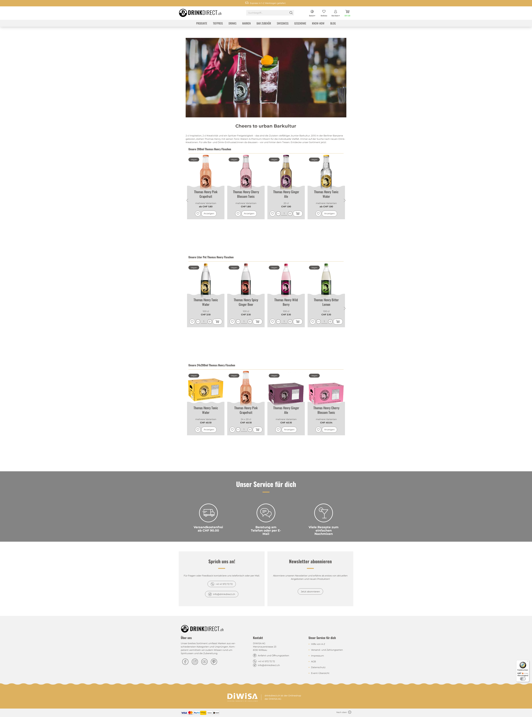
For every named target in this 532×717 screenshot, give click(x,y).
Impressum (317, 655)
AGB (313, 661)
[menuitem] (270, 13)
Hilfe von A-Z (318, 644)
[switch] (523, 678)
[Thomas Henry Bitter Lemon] (326, 281)
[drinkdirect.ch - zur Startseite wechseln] (196, 12)
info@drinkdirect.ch (224, 594)
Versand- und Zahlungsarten (327, 650)
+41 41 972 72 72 (224, 584)
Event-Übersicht (320, 673)
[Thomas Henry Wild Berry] (286, 281)
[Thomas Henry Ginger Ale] (286, 173)
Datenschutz (318, 667)
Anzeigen (209, 213)
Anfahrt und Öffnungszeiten (273, 655)
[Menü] (527, 662)
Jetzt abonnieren (310, 591)
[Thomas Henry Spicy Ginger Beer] (246, 281)
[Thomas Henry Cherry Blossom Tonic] (246, 173)
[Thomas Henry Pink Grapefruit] (205, 173)
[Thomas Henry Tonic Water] (326, 173)
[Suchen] (291, 13)
